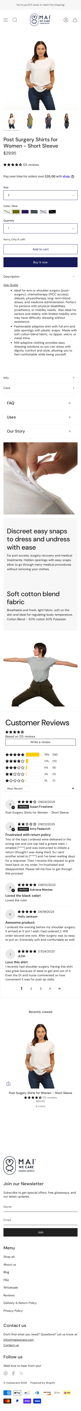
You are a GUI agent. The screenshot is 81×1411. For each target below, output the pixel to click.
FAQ (10, 403)
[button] (13, 165)
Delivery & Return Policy (20, 1303)
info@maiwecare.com (18, 1340)
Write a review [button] (40, 742)
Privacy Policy (13, 1311)
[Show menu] (5, 20)
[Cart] (75, 20)
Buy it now (40, 262)
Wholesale (10, 1287)
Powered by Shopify (42, 1383)
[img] (27, 802)
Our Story (16, 431)
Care (6, 388)
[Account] (65, 20)
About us (9, 1264)
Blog (6, 1272)
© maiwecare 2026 (15, 1383)
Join (40, 1232)
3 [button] (40, 989)
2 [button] (31, 989)
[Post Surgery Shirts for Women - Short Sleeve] (11, 120)
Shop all (8, 1257)
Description (11, 276)
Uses (11, 417)
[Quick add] (8, 1083)
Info (6, 378)
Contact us (11, 1345)
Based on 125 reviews (20, 736)
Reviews (9, 1295)
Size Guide (10, 285)
